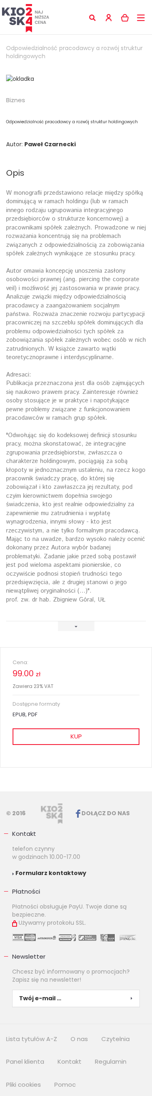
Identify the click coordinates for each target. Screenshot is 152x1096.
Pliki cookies (23, 1084)
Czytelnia (115, 1039)
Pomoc (65, 1084)
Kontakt (24, 833)
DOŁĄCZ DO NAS (105, 813)
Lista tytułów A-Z (31, 1039)
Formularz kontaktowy (50, 873)
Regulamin (110, 1061)
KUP (76, 736)
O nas (79, 1039)
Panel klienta (25, 1061)
